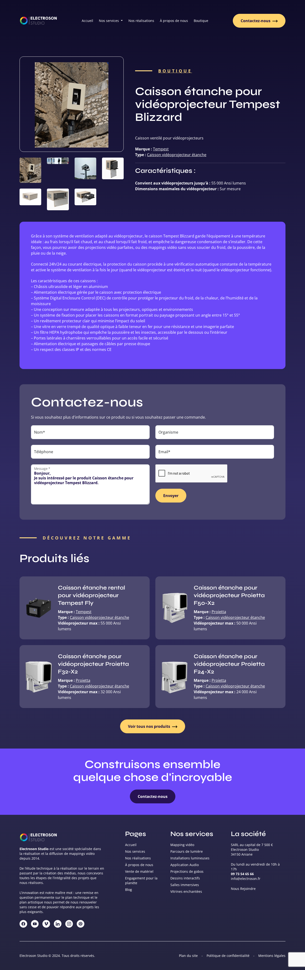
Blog (128, 889)
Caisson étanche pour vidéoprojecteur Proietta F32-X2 (93, 664)
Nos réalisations (141, 20)
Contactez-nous (256, 20)
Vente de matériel (139, 871)
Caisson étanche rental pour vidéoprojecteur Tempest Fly (91, 595)
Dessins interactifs (185, 878)
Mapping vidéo (182, 844)
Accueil (87, 20)
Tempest (161, 149)
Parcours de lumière (186, 851)
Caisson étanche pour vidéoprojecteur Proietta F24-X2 (229, 664)
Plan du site (188, 955)
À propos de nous (174, 20)
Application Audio (184, 864)
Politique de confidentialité (228, 955)
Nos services (135, 851)
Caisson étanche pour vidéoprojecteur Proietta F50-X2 (229, 595)
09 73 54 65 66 (242, 874)
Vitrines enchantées (186, 891)
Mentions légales (271, 955)
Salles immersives (184, 885)
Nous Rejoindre (243, 888)
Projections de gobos (186, 871)
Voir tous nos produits (149, 726)
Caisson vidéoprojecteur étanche (176, 154)
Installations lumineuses (189, 858)
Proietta (219, 611)
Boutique (201, 20)
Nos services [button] (109, 20)
